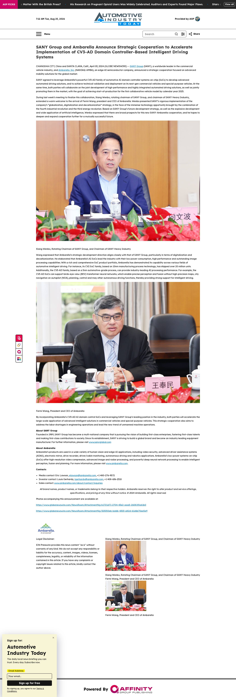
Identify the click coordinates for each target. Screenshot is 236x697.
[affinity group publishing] (19, 352)
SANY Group (136, 66)
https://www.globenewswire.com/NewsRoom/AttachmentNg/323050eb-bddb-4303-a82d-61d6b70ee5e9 (91, 511)
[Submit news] (19, 338)
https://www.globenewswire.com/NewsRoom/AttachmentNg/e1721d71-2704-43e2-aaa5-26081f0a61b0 (91, 505)
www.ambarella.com (117, 463)
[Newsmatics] (19, 358)
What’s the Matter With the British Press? (35, 4)
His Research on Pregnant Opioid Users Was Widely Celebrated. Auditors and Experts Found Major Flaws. (136, 4)
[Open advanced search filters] (183, 34)
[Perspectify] (19, 345)
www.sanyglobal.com (100, 442)
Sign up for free (29, 683)
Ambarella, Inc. (66, 70)
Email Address (15, 670)
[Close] (53, 637)
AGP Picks (9, 4)
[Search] (176, 34)
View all (229, 4)
